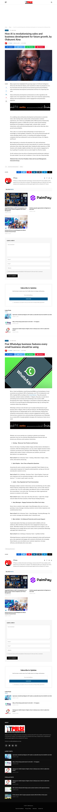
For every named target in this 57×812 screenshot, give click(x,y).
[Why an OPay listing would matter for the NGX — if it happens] (8, 323)
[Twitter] (6, 91)
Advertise (35, 808)
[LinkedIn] (6, 94)
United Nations (33, 395)
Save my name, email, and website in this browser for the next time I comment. (25, 271)
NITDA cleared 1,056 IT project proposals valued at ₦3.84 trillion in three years (30, 794)
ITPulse (10, 43)
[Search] (51, 2)
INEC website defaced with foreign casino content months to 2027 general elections (31, 787)
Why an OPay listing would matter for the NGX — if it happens (26, 321)
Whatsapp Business (10, 548)
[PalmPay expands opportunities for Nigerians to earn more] (40, 199)
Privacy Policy (37, 302)
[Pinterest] (6, 97)
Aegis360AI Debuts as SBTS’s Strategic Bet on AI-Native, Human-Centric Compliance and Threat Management (16, 209)
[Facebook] (6, 87)
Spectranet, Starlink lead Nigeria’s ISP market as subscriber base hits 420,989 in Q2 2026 (32, 314)
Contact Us (40, 808)
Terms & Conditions (20, 808)
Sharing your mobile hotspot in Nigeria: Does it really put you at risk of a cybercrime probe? (31, 329)
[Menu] (6, 2)
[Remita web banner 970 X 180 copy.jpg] (30, 110)
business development (13, 166)
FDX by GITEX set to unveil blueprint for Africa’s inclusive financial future (15, 231)
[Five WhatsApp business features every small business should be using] (28, 372)
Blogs (6, 30)
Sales (21, 166)
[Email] (6, 101)
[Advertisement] (28, 15)
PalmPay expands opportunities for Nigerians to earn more (40, 208)
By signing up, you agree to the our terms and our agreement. (29, 302)
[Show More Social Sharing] (46, 47)
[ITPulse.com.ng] (28, 2)
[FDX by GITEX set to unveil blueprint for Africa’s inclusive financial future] (16, 222)
